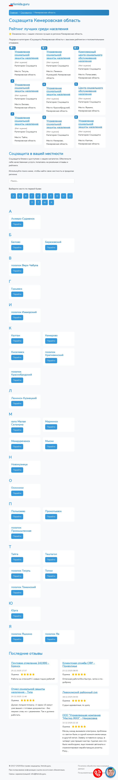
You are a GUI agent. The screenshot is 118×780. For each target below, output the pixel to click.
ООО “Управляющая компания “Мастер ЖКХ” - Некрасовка (81, 716)
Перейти (17, 224)
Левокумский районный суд (79, 692)
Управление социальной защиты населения (26, 55)
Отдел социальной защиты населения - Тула (28, 690)
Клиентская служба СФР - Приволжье (78, 664)
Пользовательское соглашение (91, 773)
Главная (14, 12)
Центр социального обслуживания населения (90, 91)
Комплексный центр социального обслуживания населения (90, 56)
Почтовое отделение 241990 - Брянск (30, 664)
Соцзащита (26, 12)
